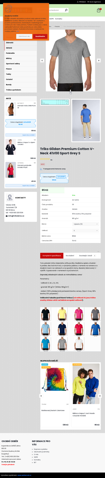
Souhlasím (40, 36)
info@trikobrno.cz (16, 216)
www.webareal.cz (24, 475)
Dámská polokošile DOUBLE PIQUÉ (24, 166)
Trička (49, 26)
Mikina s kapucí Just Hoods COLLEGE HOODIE (84, 414)
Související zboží (87, 255)
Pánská (57, 26)
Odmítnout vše (24, 36)
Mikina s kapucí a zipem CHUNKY (26, 143)
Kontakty (58, 19)
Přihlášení (82, 2)
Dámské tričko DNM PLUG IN (27, 107)
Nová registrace (95, 2)
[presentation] (42, 60)
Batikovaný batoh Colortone (53, 410)
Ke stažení (70, 255)
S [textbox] (74, 231)
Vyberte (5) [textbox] (78, 224)
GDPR (51, 19)
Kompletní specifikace (52, 255)
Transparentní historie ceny (54, 169)
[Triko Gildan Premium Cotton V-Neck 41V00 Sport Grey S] (70, 60)
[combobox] (85, 224)
